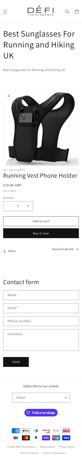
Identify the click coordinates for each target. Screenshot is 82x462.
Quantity (8, 198)
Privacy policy (67, 446)
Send (16, 362)
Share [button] (12, 251)
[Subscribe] (65, 398)
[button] (5, 11)
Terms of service (29, 453)
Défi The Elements (26, 446)
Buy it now (41, 233)
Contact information (53, 453)
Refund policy (47, 446)
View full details (63, 249)
